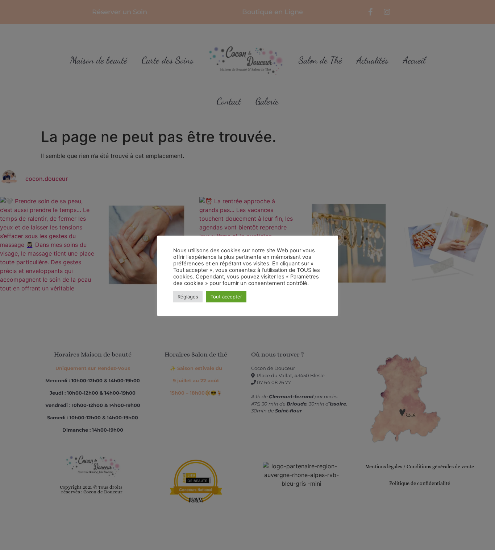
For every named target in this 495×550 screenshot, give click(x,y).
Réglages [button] (188, 297)
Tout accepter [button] (226, 297)
